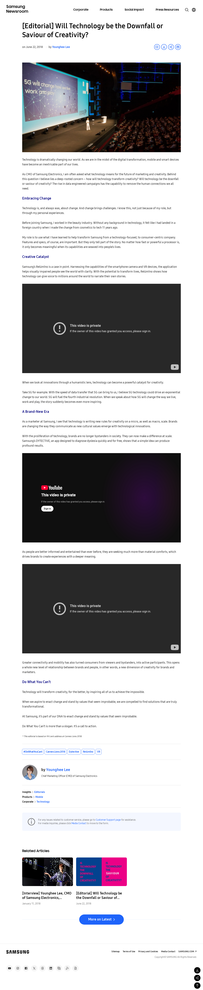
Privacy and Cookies (148, 951)
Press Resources (167, 9)
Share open (171, 47)
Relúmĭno (88, 751)
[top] (197, 985)
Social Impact (134, 9)
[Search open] (187, 10)
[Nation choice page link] (194, 10)
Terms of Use (129, 951)
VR (98, 751)
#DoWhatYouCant (32, 751)
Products (106, 9)
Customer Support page (108, 819)
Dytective (74, 751)
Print (178, 47)
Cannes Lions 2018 (55, 751)
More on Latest (100, 919)
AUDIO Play (157, 47)
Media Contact (78, 823)
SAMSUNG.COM (186, 951)
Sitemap (115, 951)
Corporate (80, 9)
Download (164, 47)
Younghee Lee (61, 47)
